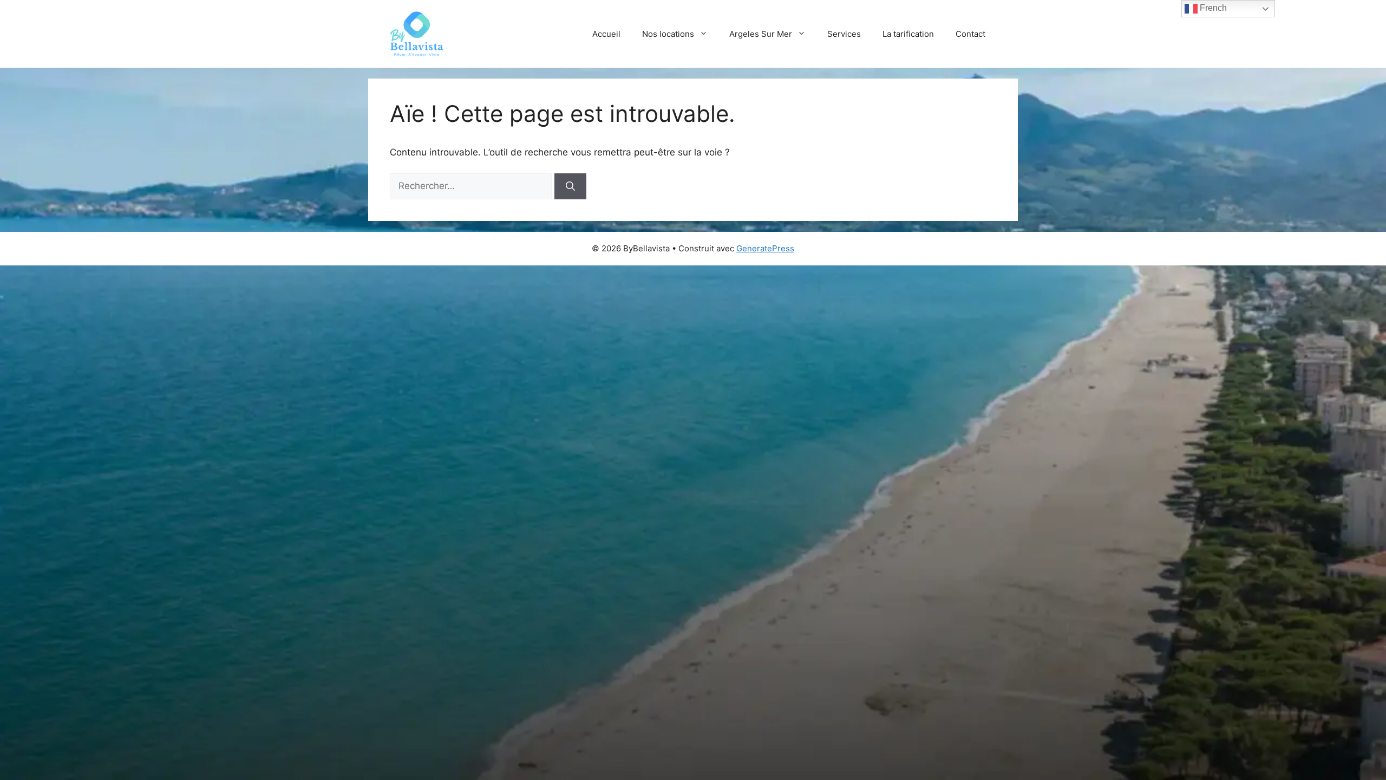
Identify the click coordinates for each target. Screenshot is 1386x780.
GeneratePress (765, 248)
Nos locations (668, 34)
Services (844, 34)
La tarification (908, 34)
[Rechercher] (570, 186)
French (1212, 7)
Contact (970, 34)
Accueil (606, 34)
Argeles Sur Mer (760, 34)
